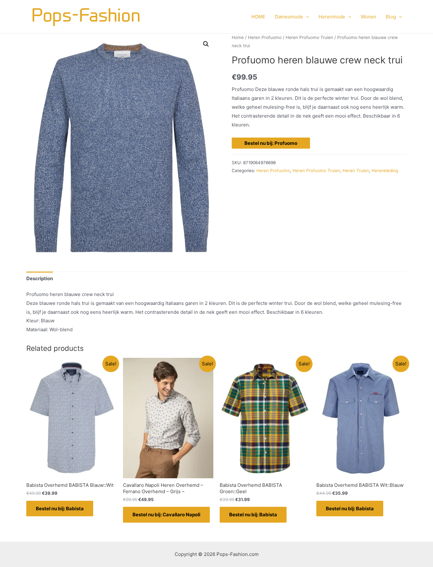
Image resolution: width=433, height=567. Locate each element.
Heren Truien (356, 170)
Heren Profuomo (264, 37)
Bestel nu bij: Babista (60, 509)
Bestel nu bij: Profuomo (270, 143)
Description (39, 278)
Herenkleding (385, 170)
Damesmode (289, 17)
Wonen (368, 17)
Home (238, 37)
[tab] (39, 278)
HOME (258, 17)
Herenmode (332, 17)
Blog (391, 17)
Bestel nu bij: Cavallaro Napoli (166, 515)
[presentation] (306, 17)
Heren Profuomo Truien (309, 37)
